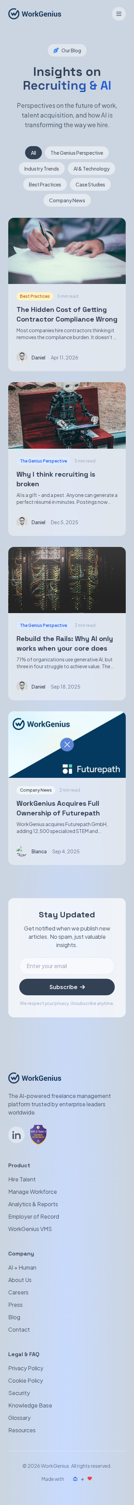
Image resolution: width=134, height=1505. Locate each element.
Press (15, 1304)
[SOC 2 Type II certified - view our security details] (38, 1135)
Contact (19, 1329)
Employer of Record (33, 1216)
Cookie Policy (25, 1380)
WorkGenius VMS (30, 1228)
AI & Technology (92, 168)
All (33, 153)
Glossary (19, 1417)
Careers (18, 1292)
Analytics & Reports (33, 1204)
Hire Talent (22, 1179)
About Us (20, 1279)
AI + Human (22, 1267)
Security (19, 1392)
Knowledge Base (30, 1405)
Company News (67, 200)
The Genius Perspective (77, 153)
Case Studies (90, 184)
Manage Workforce (32, 1191)
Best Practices (45, 184)
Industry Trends (41, 168)
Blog (14, 1317)
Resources (22, 1430)
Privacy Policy (25, 1368)
